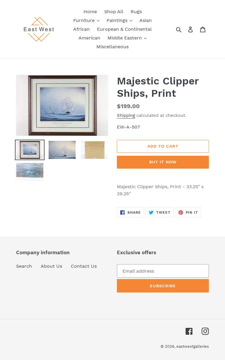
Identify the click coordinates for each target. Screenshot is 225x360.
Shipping (126, 115)
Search (24, 266)
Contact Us (84, 266)
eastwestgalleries (192, 346)
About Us (51, 266)
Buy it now (163, 162)
